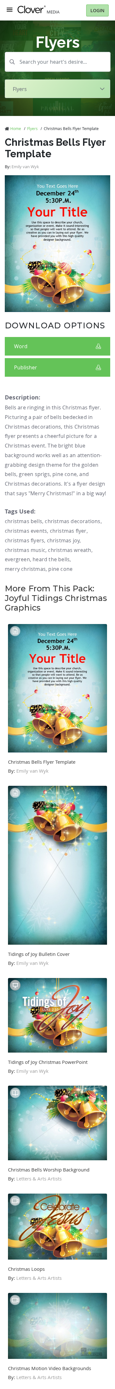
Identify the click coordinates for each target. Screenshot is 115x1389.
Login (97, 10)
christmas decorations (72, 521)
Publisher (25, 367)
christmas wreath (69, 550)
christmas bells (23, 521)
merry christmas (25, 568)
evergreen (17, 559)
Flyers (32, 128)
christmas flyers (24, 540)
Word (20, 346)
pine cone (60, 568)
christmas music (25, 550)
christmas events (26, 530)
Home (15, 128)
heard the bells (51, 559)
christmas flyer (68, 530)
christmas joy (63, 540)
